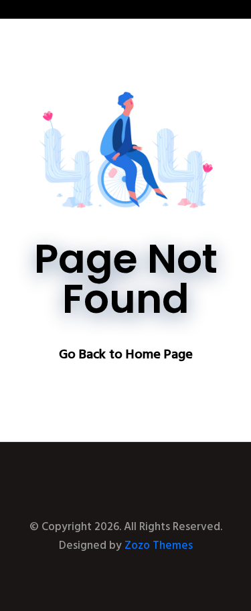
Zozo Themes (158, 546)
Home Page (159, 355)
